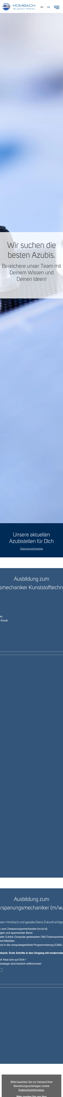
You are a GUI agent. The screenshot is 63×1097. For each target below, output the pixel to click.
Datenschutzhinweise (31, 548)
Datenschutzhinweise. (31, 1090)
